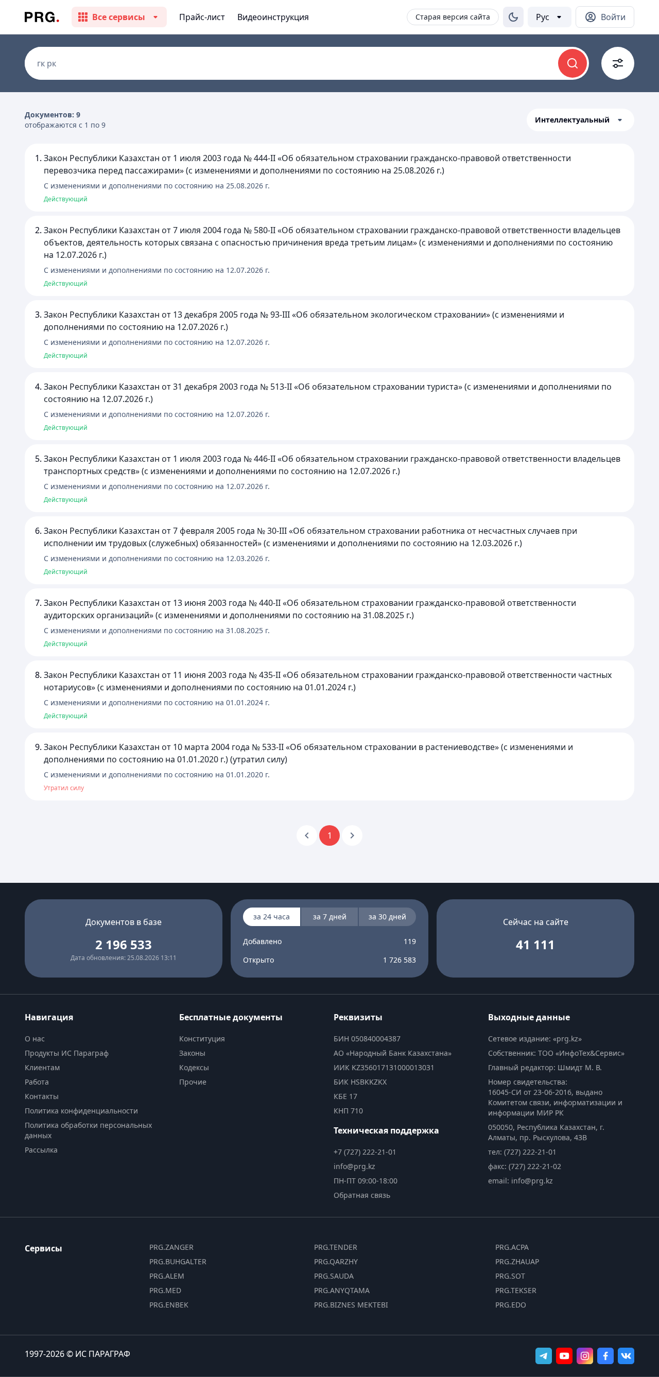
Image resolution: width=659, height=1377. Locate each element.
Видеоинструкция (273, 17)
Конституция (202, 1038)
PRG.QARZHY (336, 1261)
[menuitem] (98, 1039)
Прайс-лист (202, 17)
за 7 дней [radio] (329, 916)
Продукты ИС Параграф (67, 1053)
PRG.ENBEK (168, 1305)
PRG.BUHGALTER (177, 1261)
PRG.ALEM (166, 1276)
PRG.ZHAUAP (517, 1261)
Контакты (42, 1096)
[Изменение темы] (513, 17)
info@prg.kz (354, 1166)
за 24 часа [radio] (271, 916)
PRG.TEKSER (515, 1290)
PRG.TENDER (335, 1247)
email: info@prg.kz (520, 1181)
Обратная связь (362, 1195)
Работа (37, 1082)
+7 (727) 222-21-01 (365, 1152)
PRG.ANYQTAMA (342, 1290)
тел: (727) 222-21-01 (522, 1152)
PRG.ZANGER (171, 1247)
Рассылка (41, 1150)
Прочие (192, 1082)
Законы (192, 1053)
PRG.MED (165, 1290)
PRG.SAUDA (334, 1276)
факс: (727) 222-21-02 (524, 1166)
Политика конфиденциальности (81, 1110)
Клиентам (42, 1067)
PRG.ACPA (512, 1247)
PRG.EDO (510, 1305)
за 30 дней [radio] (387, 916)
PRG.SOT (510, 1276)
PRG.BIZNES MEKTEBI (351, 1305)
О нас (35, 1038)
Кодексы (194, 1067)
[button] (580, 120)
